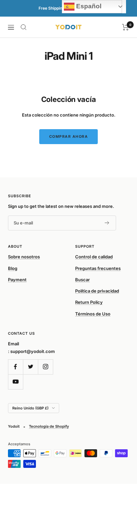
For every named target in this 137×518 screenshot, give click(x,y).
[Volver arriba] (118, 474)
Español (87, 6)
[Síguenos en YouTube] (15, 381)
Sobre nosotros (24, 256)
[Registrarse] (107, 223)
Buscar (82, 279)
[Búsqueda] (24, 27)
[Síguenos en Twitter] (30, 366)
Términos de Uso (92, 313)
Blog (12, 268)
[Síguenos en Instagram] (45, 366)
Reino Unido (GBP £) (30, 408)
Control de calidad (94, 256)
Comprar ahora (68, 136)
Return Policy (89, 302)
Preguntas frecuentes (98, 268)
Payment (17, 279)
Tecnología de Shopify (49, 426)
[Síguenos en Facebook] (15, 366)
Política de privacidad (97, 291)
